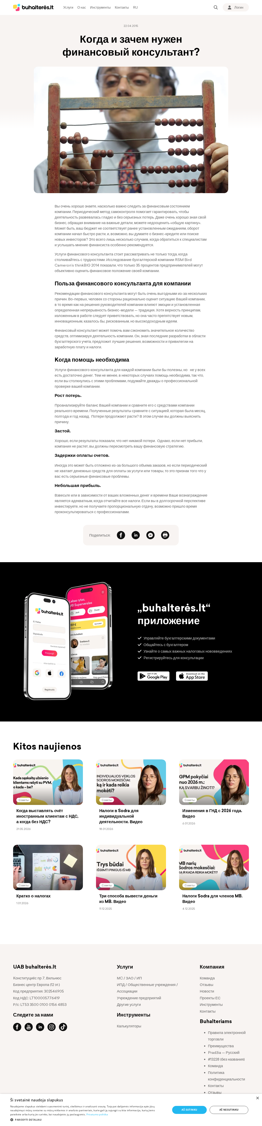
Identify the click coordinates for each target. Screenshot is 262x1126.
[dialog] (131, 1110)
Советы (24, 800)
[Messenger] (150, 535)
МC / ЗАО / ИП (129, 978)
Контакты (122, 7)
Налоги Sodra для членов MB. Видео (212, 899)
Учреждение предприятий (139, 998)
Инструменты (100, 7)
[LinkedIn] (135, 535)
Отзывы (206, 984)
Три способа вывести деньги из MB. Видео (128, 899)
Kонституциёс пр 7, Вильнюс (37, 978)
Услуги (68, 7)
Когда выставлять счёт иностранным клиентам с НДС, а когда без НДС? (47, 816)
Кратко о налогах (33, 896)
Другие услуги (129, 1004)
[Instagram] (53, 1027)
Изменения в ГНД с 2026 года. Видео (212, 813)
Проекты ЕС (210, 998)
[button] (88, 1120)
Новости (207, 991)
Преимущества (221, 1046)
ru (135, 7)
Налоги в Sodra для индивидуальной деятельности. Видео (120, 816)
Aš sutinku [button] (189, 1109)
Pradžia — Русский (223, 1052)
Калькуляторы (129, 1026)
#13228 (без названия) (226, 1059)
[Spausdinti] (165, 535)
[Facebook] (121, 535)
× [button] (257, 1098)
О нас (81, 7)
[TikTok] (64, 1027)
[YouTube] (30, 1027)
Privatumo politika (97, 1114)
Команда (207, 978)
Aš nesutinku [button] (229, 1109)
